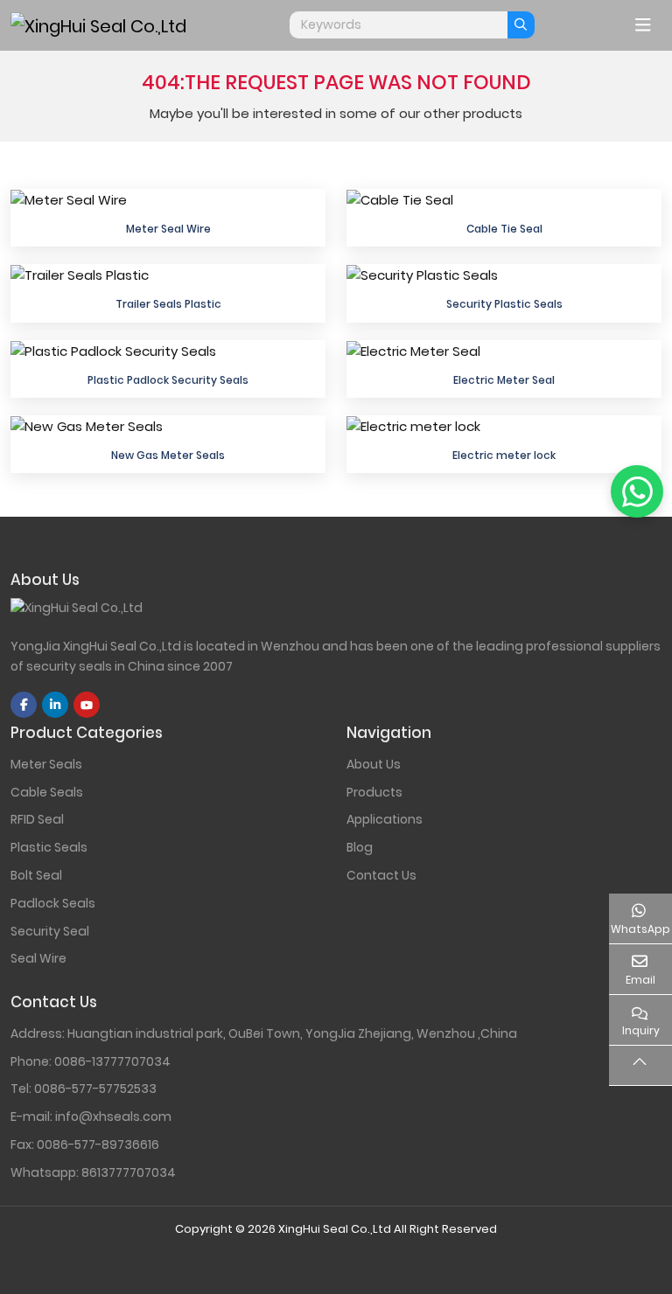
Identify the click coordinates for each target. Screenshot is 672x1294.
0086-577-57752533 (95, 1088)
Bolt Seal (36, 875)
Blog (359, 847)
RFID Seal (37, 819)
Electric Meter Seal (504, 379)
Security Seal (49, 931)
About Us (373, 764)
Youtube (87, 705)
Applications (384, 819)
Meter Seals (46, 764)
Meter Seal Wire (168, 228)
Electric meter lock (504, 455)
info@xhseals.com (113, 1116)
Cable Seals (46, 792)
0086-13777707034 (112, 1061)
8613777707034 (128, 1172)
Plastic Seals (49, 847)
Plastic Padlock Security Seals (168, 379)
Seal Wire (38, 958)
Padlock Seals (52, 903)
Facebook (23, 705)
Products (374, 792)
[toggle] (643, 25)
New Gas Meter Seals (168, 455)
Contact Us (381, 875)
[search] (521, 24)
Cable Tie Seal (504, 228)
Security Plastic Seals (504, 303)
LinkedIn (55, 705)
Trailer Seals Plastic (168, 303)
